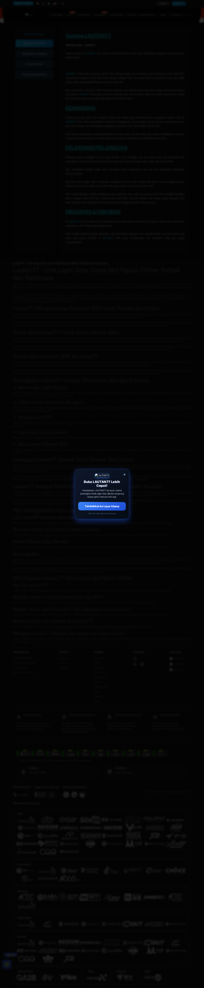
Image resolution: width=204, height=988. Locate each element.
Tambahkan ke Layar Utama (102, 506)
